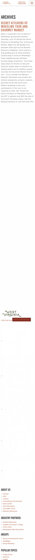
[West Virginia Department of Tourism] (6, 3)
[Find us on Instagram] (18, 376)
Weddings (6, 541)
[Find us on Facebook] (18, 340)
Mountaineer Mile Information (13, 529)
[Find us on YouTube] (18, 470)
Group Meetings (8, 543)
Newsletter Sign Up (21, 319)
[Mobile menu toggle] (32, 3)
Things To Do (7, 554)
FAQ (4, 496)
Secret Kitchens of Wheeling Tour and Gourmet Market (14, 26)
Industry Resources (9, 522)
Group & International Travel (13, 538)
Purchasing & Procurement (12, 501)
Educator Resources (10, 511)
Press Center (7, 504)
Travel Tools (7, 527)
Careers (6, 499)
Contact (6, 494)
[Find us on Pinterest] (18, 441)
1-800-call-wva (6, 320)
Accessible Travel (9, 508)
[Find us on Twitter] (18, 409)
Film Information (9, 506)
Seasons (6, 557)
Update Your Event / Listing (13, 524)
